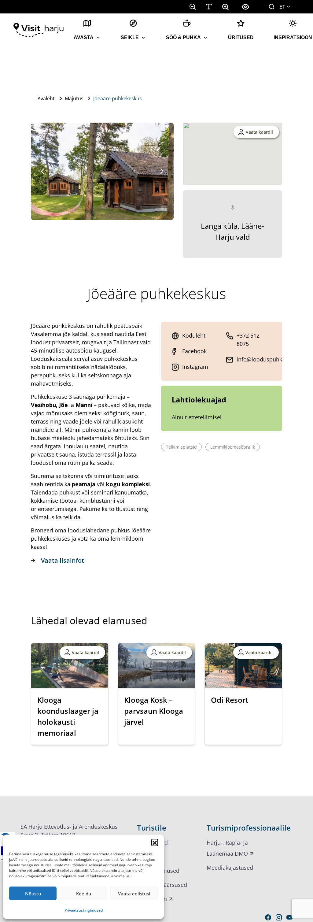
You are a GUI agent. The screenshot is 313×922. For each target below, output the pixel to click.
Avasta (84, 37)
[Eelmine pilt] (42, 171)
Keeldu (83, 894)
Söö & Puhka (183, 37)
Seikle (130, 37)
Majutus (74, 98)
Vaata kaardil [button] (259, 132)
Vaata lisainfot (62, 560)
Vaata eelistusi (134, 894)
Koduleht (193, 335)
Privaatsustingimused (83, 910)
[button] (155, 842)
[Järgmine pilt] (162, 171)
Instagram (195, 366)
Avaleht (46, 98)
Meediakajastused (230, 867)
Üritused (241, 37)
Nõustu (33, 894)
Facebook (194, 351)
